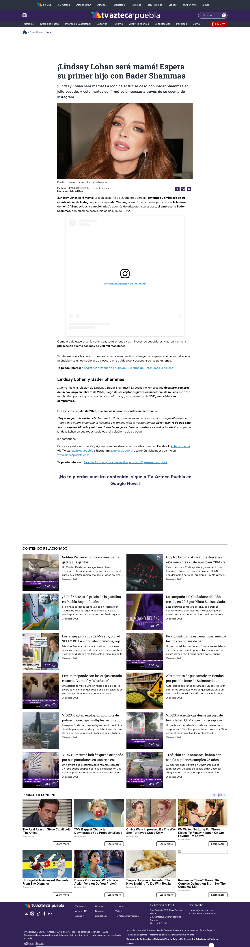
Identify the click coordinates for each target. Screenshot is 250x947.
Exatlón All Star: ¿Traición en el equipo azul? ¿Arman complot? (125, 462)
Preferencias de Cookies (159, 930)
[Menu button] (37, 15)
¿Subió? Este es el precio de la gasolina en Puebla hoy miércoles (91, 599)
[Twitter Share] (177, 189)
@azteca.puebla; (121, 450)
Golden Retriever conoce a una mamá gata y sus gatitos (91, 559)
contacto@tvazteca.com (201, 910)
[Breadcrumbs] (26, 32)
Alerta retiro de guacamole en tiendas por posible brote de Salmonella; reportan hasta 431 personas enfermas (195, 678)
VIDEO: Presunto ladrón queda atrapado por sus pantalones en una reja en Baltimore (92, 757)
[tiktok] (38, 914)
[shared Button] (183, 189)
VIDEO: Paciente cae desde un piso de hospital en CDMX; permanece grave (194, 717)
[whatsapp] (50, 914)
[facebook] (44, 914)
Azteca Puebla (180, 446)
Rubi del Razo (76, 191)
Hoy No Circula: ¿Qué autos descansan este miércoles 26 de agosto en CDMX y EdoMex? (195, 560)
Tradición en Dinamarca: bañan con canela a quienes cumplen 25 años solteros (193, 757)
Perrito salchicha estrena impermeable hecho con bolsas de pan (196, 638)
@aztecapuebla (82, 450)
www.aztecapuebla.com (73, 455)
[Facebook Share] (189, 189)
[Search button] (224, 15)
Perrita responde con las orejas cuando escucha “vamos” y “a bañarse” (92, 678)
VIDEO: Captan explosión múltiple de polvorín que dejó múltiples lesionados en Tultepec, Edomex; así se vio (92, 718)
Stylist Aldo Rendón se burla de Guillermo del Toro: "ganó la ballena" (129, 368)
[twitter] (26, 914)
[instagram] (32, 914)
